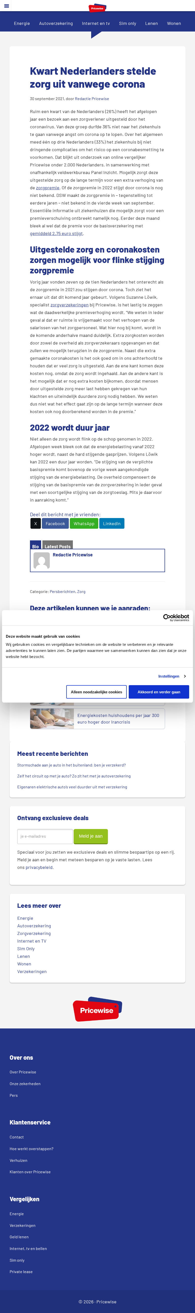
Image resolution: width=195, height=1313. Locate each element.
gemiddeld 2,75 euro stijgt (56, 233)
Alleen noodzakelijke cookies (96, 692)
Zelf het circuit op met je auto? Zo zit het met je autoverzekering (74, 775)
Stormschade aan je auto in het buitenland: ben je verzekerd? (71, 764)
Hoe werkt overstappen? (31, 1148)
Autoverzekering (56, 23)
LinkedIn (112, 523)
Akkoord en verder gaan (159, 692)
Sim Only (26, 948)
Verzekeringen (32, 971)
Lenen (151, 23)
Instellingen (168, 676)
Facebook (55, 523)
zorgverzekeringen (70, 304)
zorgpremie (47, 187)
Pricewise (106, 1301)
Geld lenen (19, 1236)
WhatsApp (84, 523)
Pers (14, 1095)
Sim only (127, 23)
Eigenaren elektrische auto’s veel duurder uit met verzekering (72, 786)
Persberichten (62, 591)
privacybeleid (39, 867)
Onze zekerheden (25, 1083)
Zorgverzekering (34, 933)
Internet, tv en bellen (28, 1248)
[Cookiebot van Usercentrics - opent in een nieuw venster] (167, 618)
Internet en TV (31, 941)
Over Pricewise (23, 1071)
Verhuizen (18, 1160)
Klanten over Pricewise (30, 1171)
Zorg (81, 591)
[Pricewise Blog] (97, 10)
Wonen (174, 23)
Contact (17, 1136)
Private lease (21, 1271)
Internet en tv (96, 23)
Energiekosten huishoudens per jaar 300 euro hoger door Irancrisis (118, 718)
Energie (22, 23)
